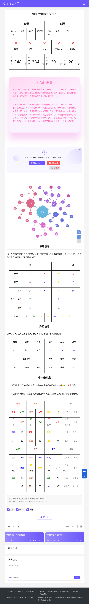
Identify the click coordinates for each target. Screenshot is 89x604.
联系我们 (11, 592)
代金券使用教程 (53, 592)
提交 (77, 577)
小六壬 (21, 510)
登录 (10, 577)
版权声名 (75, 592)
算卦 (31, 510)
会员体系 (31, 592)
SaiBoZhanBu (46, 600)
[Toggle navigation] (84, 4)
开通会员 (54, 163)
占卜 (12, 510)
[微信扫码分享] (9, 526)
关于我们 (41, 592)
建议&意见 (21, 592)
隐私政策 (43, 594)
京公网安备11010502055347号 (64, 598)
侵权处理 (65, 592)
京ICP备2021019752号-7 (43, 598)
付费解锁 (37, 163)
